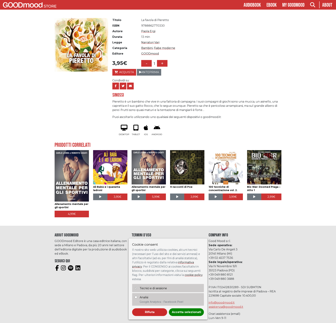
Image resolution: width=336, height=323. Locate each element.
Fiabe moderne (164, 48)
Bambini (147, 48)
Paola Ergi (148, 31)
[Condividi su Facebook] (115, 86)
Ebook (272, 5)
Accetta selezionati (186, 312)
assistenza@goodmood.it (226, 306)
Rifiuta (150, 312)
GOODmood (150, 53)
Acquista (126, 72)
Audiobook (252, 5)
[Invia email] (130, 86)
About (327, 5)
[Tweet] (123, 86)
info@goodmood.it (222, 302)
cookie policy (194, 275)
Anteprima (150, 72)
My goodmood (293, 5)
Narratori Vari (150, 42)
